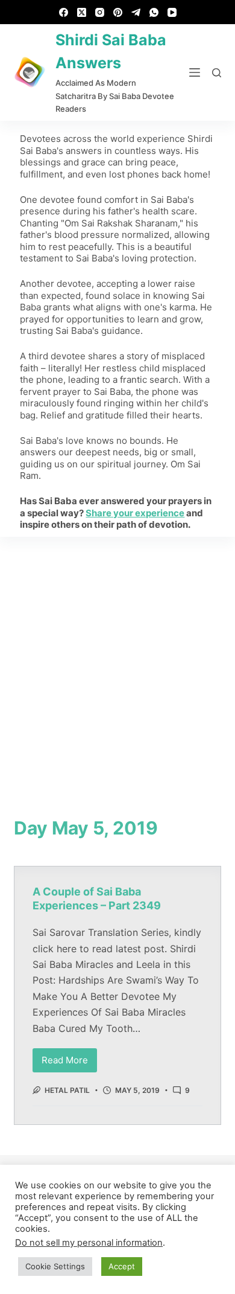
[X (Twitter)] (81, 12)
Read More (69, 1057)
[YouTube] (172, 12)
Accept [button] (121, 1266)
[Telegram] (135, 12)
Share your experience (135, 513)
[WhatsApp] (153, 12)
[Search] (216, 72)
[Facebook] (63, 12)
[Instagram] (99, 12)
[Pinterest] (117, 12)
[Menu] (194, 72)
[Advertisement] (117, 660)
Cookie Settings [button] (55, 1266)
